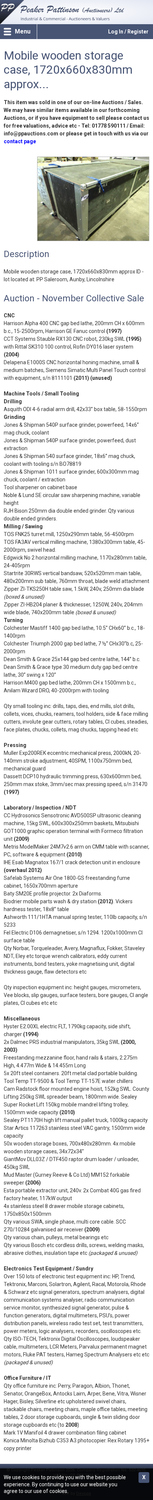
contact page (20, 141)
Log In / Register (128, 32)
